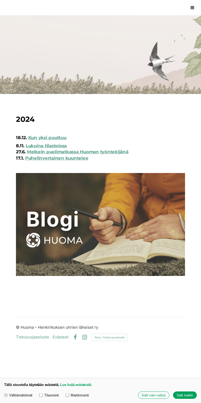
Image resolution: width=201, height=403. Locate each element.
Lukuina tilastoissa (46, 145)
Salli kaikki (185, 395)
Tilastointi (51, 395)
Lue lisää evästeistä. (76, 385)
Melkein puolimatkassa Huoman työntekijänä (78, 151)
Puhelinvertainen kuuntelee (56, 158)
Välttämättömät (20, 395)
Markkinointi (80, 395)
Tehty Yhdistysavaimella (109, 337)
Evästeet (61, 337)
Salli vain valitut (154, 395)
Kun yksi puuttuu (47, 137)
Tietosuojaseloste (32, 337)
